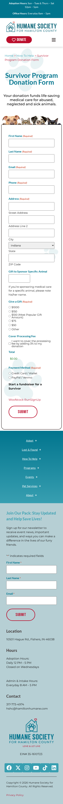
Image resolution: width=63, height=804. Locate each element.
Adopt (29, 440)
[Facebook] (9, 767)
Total (12, 351)
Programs (30, 467)
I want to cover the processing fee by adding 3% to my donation (31, 344)
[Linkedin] (53, 767)
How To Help (25, 55)
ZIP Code (15, 264)
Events (30, 477)
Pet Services (29, 486)
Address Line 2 (18, 225)
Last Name (20, 151)
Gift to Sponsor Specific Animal (28, 271)
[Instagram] (26, 767)
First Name (21, 135)
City (11, 239)
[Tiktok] (45, 767)
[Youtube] (36, 767)
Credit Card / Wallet (24, 373)
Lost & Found (30, 449)
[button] (54, 40)
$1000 (15, 307)
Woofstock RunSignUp (25, 399)
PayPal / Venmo (22, 377)
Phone (18, 182)
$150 (14, 311)
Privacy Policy (15, 795)
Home (9, 55)
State (12, 250)
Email (17, 167)
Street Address (18, 212)
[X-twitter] (18, 767)
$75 (14, 321)
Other (15, 329)
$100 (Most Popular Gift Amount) (27, 316)
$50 (14, 325)
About (29, 495)
